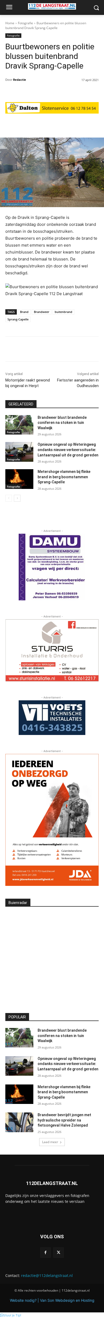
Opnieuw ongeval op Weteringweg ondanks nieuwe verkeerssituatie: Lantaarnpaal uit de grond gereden (68, 449)
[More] (79, 124)
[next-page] (17, 498)
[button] (10, 1315)
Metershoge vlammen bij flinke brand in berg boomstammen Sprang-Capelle (64, 476)
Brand (24, 312)
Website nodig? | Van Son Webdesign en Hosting (52, 1300)
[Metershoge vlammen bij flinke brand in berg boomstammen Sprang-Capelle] (19, 479)
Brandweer (41, 312)
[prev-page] (8, 498)
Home (9, 23)
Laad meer (50, 1142)
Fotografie (25, 23)
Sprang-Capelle (18, 319)
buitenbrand (63, 312)
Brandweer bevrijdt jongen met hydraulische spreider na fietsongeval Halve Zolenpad (64, 1120)
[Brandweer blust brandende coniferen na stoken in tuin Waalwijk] (19, 425)
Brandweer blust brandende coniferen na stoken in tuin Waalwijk (62, 422)
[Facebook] (45, 1252)
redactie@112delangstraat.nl (47, 1275)
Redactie (19, 80)
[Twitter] (58, 1252)
